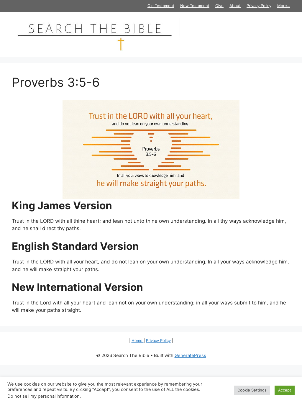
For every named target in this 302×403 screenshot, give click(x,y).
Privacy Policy (259, 5)
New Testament (194, 5)
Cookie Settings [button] (252, 390)
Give (219, 5)
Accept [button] (284, 390)
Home (138, 340)
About (235, 5)
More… (283, 5)
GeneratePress (190, 355)
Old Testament (160, 5)
